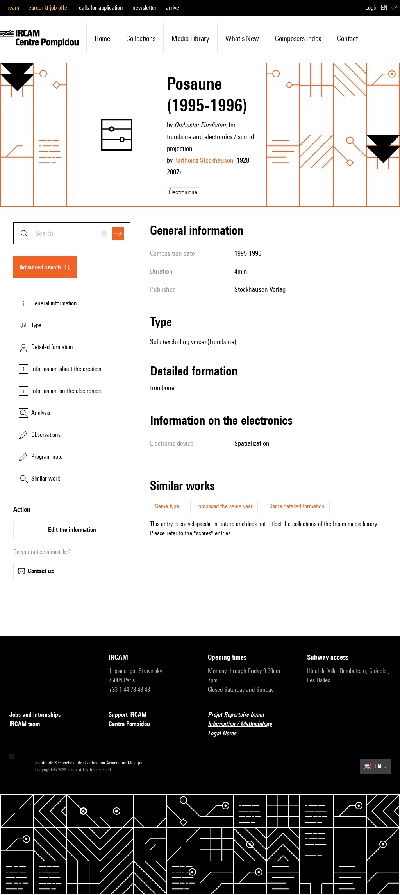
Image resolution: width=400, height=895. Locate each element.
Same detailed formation (297, 506)
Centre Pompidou (129, 724)
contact (347, 38)
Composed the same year (224, 506)
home (102, 38)
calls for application (101, 7)
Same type (167, 506)
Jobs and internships (35, 714)
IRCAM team (24, 724)
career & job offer (49, 7)
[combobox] (71, 233)
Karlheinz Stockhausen (204, 160)
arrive (172, 7)
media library (190, 38)
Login (371, 7)
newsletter (144, 7)
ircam (12, 7)
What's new (242, 38)
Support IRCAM (127, 714)
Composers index (298, 38)
